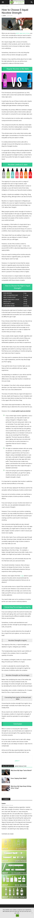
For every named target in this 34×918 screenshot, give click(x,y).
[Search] (31, 2)
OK (17, 915)
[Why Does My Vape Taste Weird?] (6, 772)
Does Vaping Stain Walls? (19, 778)
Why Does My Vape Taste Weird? (21, 770)
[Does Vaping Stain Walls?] (6, 780)
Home (3, 6)
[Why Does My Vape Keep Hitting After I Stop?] (6, 788)
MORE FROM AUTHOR (20, 766)
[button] (2, 2)
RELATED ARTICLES (8, 766)
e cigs (22, 575)
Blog (7, 6)
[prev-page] (3, 794)
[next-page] (5, 794)
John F (4, 15)
